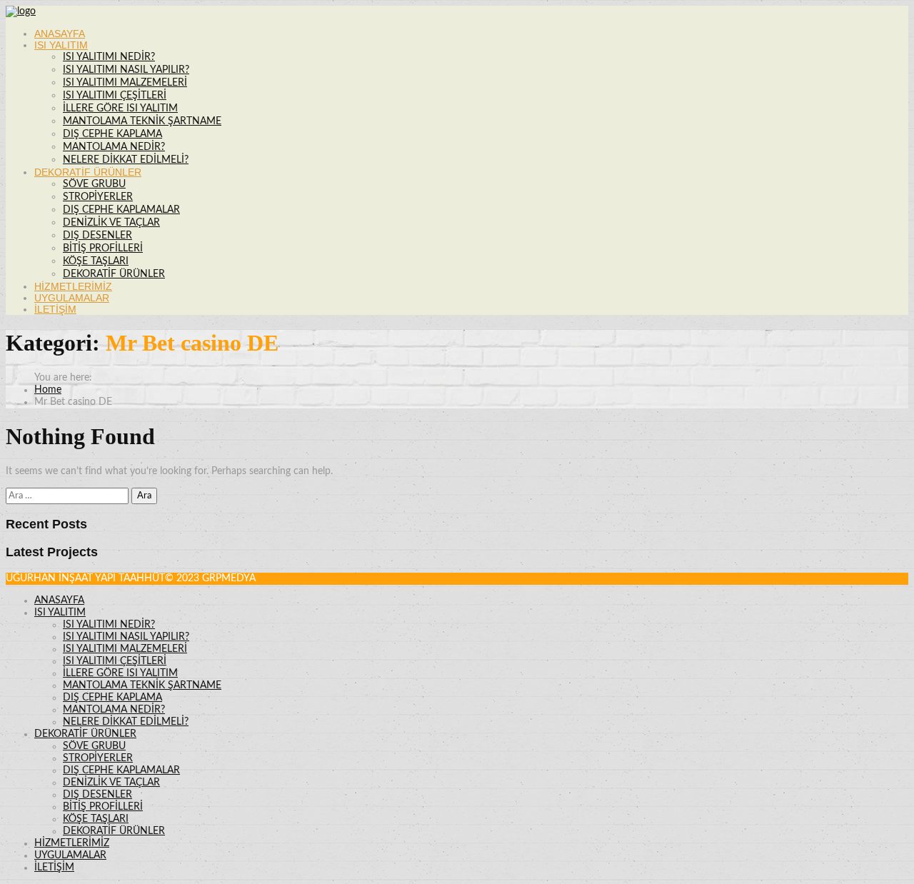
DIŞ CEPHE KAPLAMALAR (121, 210)
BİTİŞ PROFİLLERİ (103, 248)
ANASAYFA (59, 33)
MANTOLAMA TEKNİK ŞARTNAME (142, 121)
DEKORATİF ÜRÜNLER (87, 172)
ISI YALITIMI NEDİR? (109, 57)
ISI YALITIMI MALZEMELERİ (125, 83)
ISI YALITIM (61, 45)
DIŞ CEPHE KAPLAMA (112, 134)
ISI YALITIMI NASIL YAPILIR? (126, 70)
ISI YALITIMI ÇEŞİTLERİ (114, 96)
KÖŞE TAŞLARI (96, 261)
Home (47, 390)
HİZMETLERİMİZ (73, 286)
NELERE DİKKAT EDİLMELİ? (126, 160)
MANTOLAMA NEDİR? (114, 147)
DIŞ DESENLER (97, 236)
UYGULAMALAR (71, 297)
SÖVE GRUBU (94, 184)
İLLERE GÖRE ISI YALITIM (120, 109)
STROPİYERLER (98, 197)
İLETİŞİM (55, 309)
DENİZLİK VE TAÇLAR (111, 223)
